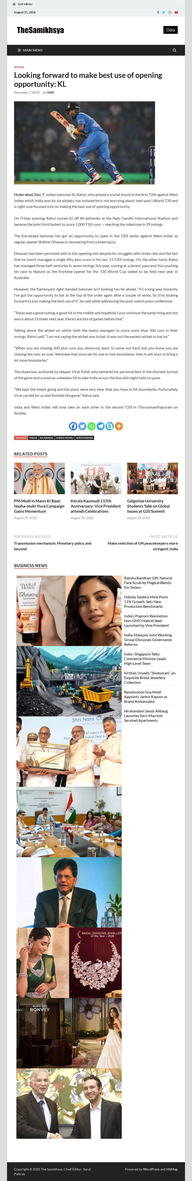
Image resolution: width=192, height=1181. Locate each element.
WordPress (151, 1169)
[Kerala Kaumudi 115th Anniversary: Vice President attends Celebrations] (96, 495)
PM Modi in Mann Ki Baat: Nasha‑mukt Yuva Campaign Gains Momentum (39, 506)
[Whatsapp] (91, 426)
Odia (170, 29)
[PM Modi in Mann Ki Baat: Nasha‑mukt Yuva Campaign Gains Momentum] (39, 495)
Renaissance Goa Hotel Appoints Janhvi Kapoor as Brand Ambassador (145, 696)
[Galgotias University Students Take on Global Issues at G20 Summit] (152, 495)
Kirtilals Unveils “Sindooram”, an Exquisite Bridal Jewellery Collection (149, 677)
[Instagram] (170, 12)
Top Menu (25, 4)
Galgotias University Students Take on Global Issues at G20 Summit (148, 506)
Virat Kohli (65, 438)
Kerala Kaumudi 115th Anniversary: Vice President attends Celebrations (96, 506)
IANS (50, 92)
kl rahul (46, 438)
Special (19, 67)
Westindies (84, 438)
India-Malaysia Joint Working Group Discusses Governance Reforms (148, 639)
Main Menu (32, 50)
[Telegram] (100, 426)
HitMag (171, 1169)
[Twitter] (163, 12)
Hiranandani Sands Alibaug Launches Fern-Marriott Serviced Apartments (146, 715)
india (33, 438)
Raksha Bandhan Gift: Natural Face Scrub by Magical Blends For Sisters (148, 582)
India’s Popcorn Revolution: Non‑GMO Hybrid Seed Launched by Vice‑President (146, 620)
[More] (119, 426)
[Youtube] (176, 12)
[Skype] (110, 426)
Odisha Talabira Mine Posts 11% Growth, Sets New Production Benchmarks (146, 601)
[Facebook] (158, 12)
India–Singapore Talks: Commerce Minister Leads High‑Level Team (145, 658)
